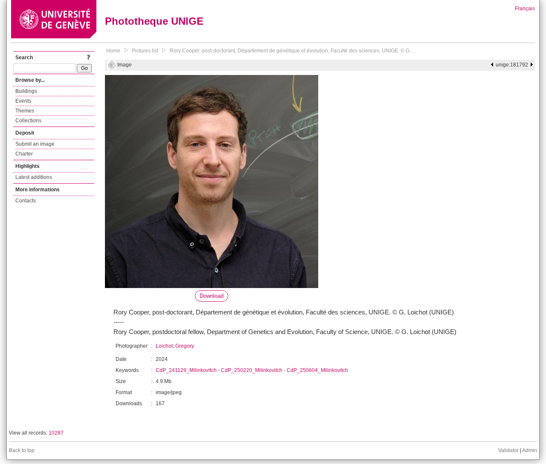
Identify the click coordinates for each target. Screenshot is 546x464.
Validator (508, 450)
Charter (24, 154)
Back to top (22, 450)
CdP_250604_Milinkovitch (317, 370)
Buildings (26, 91)
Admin (529, 450)
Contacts (25, 201)
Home (113, 51)
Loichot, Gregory (175, 346)
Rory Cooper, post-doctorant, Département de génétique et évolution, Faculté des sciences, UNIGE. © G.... (292, 51)
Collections (28, 121)
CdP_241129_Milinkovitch (186, 370)
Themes (24, 111)
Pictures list (145, 51)
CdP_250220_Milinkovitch (251, 370)
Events (23, 101)
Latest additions (33, 177)
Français (525, 9)
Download (212, 296)
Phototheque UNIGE (154, 21)
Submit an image (35, 144)
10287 (56, 433)
